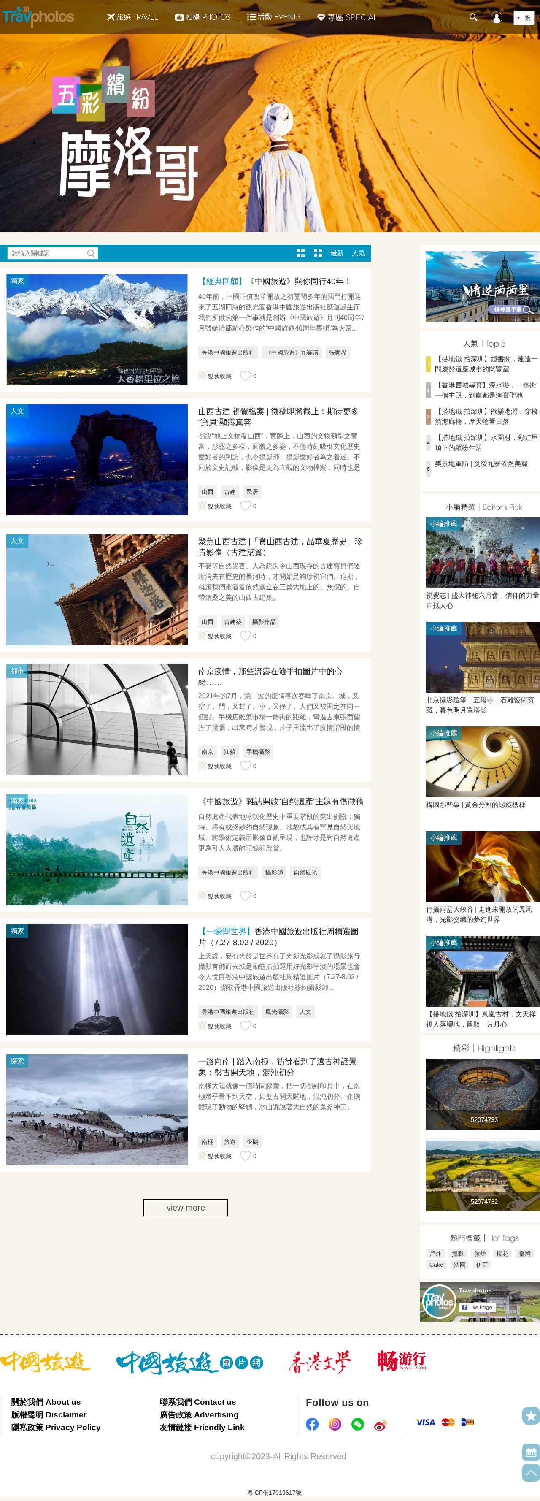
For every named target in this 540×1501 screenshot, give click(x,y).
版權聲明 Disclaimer (48, 1414)
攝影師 (274, 872)
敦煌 (480, 1253)
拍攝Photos (202, 17)
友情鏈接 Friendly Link (202, 1427)
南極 (207, 1141)
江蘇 (230, 751)
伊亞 (482, 1264)
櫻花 (502, 1253)
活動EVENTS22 (273, 13)
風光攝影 (277, 1011)
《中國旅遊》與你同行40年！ (275, 281)
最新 (337, 253)
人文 (305, 1011)
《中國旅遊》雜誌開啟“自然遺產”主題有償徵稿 (281, 801)
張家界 (338, 352)
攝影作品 (264, 621)
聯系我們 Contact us (198, 1402)
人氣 (358, 253)
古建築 (233, 621)
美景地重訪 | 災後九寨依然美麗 (481, 463)
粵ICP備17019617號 (274, 1492)
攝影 (458, 1253)
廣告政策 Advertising (199, 1414)
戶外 (435, 1253)
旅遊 (230, 1141)
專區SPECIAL (347, 17)
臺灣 (525, 1253)
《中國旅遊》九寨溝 (292, 352)
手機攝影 (258, 751)
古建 (230, 491)
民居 (252, 491)
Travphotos (475, 1290)
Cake (436, 1264)
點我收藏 (220, 376)
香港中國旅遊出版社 (228, 352)
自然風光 (305, 872)
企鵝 (252, 1141)
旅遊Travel (132, 17)
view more (186, 1207)
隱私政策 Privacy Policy (56, 1427)
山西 (207, 491)
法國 (460, 1264)
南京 (207, 751)
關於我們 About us (46, 1402)
